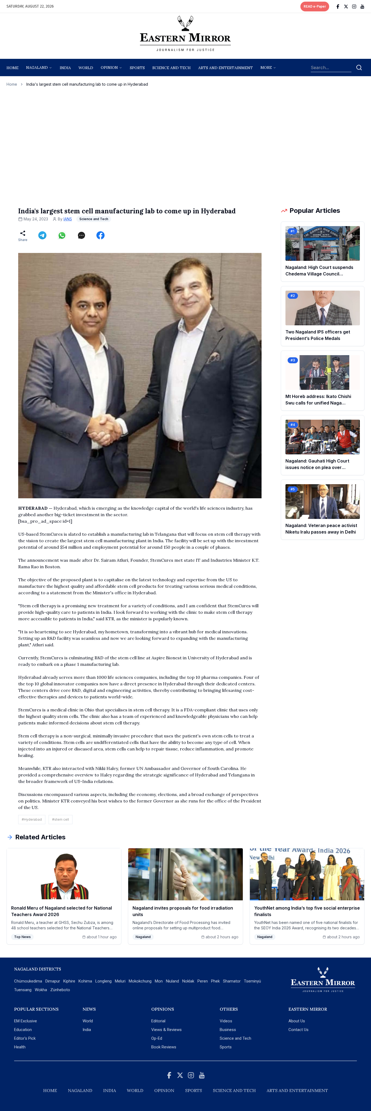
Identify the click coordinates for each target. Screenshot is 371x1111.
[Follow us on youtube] (362, 6)
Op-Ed (156, 1038)
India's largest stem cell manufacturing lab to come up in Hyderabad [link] (87, 84)
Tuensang (23, 989)
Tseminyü (252, 981)
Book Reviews (163, 1047)
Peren (202, 981)
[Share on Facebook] (100, 235)
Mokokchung (140, 981)
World (85, 67)
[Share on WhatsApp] (62, 235)
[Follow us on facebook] (338, 6)
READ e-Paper (315, 6)
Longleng (103, 981)
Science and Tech (235, 1038)
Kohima (85, 981)
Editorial (158, 1021)
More (266, 67)
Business (228, 1029)
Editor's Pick (25, 1038)
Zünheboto (60, 989)
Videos (226, 1021)
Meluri (120, 981)
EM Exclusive (25, 1021)
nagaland (37, 67)
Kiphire (69, 981)
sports (137, 67)
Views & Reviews (166, 1029)
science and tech (171, 67)
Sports (226, 1047)
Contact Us (298, 1029)
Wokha (41, 989)
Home (12, 67)
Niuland (172, 981)
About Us (296, 1021)
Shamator (232, 981)
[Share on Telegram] (42, 235)
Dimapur (52, 981)
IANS (68, 219)
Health (20, 1047)
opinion (109, 67)
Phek (215, 981)
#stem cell (60, 819)
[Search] (359, 67)
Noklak (188, 981)
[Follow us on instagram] (354, 6)
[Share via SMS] (81, 235)
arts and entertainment (225, 67)
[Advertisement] (185, 147)
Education (23, 1029)
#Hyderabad (32, 819)
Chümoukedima (28, 981)
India (65, 67)
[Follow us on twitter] (346, 6)
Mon (159, 981)
